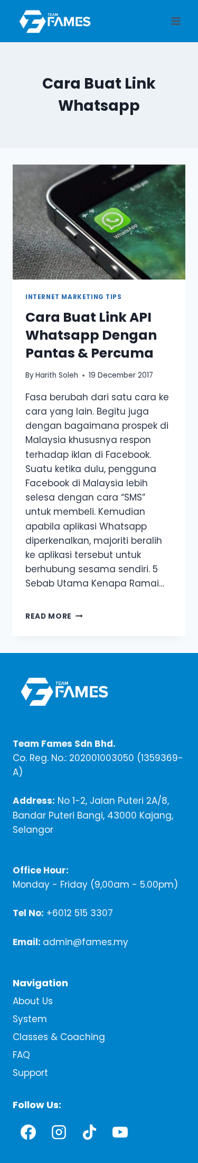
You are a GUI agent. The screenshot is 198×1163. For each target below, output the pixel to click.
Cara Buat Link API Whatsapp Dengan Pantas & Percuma (91, 335)
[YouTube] (120, 1132)
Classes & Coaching (59, 1037)
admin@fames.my (85, 942)
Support (30, 1072)
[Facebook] (28, 1132)
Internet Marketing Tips (73, 297)
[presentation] (99, 222)
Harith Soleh (56, 375)
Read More (54, 616)
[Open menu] (175, 21)
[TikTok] (89, 1132)
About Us (33, 1001)
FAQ (21, 1055)
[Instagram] (58, 1132)
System (30, 1019)
